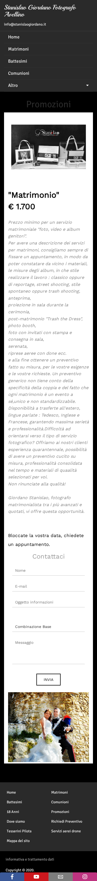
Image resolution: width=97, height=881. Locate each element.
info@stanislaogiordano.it (25, 24)
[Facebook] (12, 876)
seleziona (21, 614)
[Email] (60, 876)
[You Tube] (36, 876)
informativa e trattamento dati (30, 859)
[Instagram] (85, 876)
